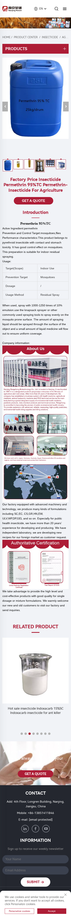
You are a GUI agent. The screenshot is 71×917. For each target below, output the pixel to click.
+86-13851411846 (41, 813)
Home (6, 37)
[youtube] (46, 828)
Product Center (26, 37)
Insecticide (50, 37)
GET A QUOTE (33, 201)
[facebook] (35, 828)
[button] (22, 734)
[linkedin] (25, 828)
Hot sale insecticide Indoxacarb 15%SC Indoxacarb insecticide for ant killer (35, 711)
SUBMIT (33, 882)
